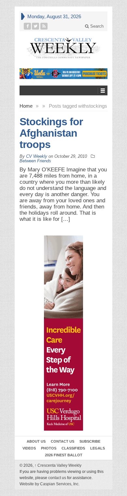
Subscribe (89, 441)
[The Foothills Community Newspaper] (63, 47)
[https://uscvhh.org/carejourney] (63, 333)
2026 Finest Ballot (63, 455)
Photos (48, 448)
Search (96, 26)
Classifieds (73, 448)
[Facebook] (27, 26)
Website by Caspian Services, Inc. (49, 484)
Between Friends (35, 160)
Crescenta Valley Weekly (58, 465)
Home (26, 106)
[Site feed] (44, 26)
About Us (36, 441)
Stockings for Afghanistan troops (51, 133)
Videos (29, 448)
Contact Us (62, 441)
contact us (57, 478)
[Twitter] (36, 26)
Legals (97, 448)
